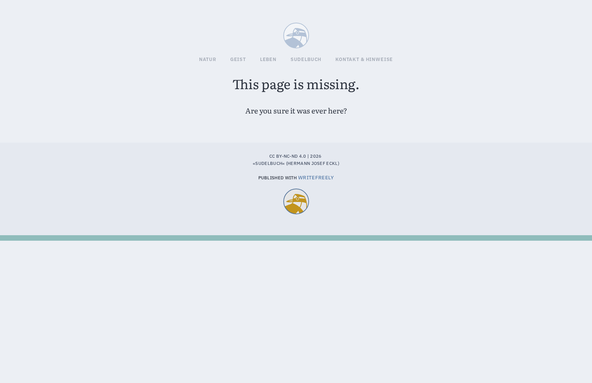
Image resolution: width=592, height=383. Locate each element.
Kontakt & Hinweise (364, 59)
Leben (268, 59)
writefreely (316, 177)
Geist (238, 59)
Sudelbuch (308, 33)
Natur (207, 59)
